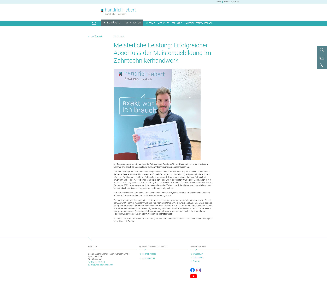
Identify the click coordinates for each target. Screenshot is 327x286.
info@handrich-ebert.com (102, 265)
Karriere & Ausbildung (231, 2)
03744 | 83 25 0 (98, 262)
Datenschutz (198, 257)
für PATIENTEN (148, 258)
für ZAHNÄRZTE (149, 254)
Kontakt (218, 2)
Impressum (198, 254)
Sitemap (196, 261)
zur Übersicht (97, 36)
